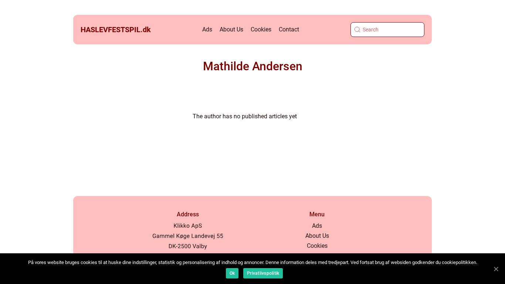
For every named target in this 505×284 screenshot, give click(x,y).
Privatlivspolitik (263, 273)
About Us (231, 29)
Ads (207, 29)
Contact (289, 29)
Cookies (261, 29)
